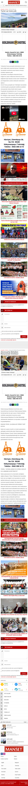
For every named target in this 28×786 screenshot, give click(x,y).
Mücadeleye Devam (11, 741)
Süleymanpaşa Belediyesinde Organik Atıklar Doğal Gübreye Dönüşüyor (14, 202)
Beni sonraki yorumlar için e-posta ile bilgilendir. (12, 331)
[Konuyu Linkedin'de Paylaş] (17, 62)
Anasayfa (2, 9)
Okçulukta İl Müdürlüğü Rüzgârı (9, 176)
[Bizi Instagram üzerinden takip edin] (4, 754)
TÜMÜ (25, 722)
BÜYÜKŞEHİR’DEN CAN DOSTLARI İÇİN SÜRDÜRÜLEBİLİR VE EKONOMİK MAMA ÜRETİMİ (14, 539)
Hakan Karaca (10, 739)
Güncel (6, 9)
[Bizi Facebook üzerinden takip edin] (2, 754)
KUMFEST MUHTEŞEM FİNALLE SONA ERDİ (14, 595)
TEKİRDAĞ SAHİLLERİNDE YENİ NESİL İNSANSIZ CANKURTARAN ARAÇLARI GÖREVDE (14, 297)
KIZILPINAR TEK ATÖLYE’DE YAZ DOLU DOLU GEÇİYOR (14, 614)
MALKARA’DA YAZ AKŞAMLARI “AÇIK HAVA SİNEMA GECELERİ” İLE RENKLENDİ (14, 259)
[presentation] (1, 5)
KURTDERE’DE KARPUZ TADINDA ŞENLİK (14, 277)
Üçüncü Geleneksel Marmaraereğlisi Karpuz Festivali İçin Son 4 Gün (14, 221)
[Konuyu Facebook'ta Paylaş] (11, 62)
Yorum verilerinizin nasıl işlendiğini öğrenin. (14, 339)
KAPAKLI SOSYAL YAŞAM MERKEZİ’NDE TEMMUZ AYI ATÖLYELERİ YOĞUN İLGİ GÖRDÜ (14, 634)
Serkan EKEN (25, 782)
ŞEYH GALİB (9, 734)
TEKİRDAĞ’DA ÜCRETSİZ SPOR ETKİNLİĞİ (14, 239)
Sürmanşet (12, 29)
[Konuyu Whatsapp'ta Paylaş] (15, 62)
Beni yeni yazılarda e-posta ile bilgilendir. (11, 333)
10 (26, 179)
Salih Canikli (9, 725)
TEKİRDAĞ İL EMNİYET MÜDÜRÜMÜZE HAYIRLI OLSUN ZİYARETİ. (15, 728)
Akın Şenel (9, 732)
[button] (2, 179)
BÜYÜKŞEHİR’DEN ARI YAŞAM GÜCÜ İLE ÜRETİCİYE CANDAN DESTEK (14, 577)
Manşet (7, 29)
